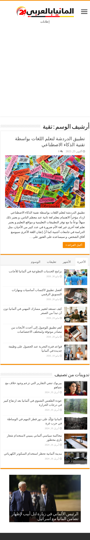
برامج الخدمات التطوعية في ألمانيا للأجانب (35, 271)
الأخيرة (81, 262)
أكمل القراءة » (74, 245)
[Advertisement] (45, 67)
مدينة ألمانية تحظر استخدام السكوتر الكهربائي (33, 453)
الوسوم (35, 262)
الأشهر (67, 262)
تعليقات (51, 262)
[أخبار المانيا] (45, 10)
